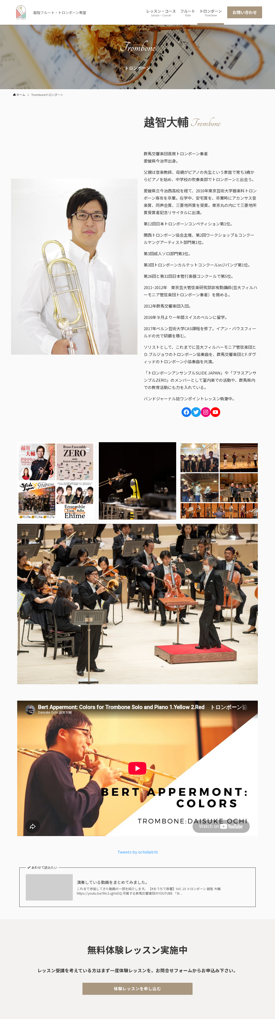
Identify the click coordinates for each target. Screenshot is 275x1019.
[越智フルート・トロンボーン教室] (21, 12)
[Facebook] (186, 412)
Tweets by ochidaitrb (137, 852)
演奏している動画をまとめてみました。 (113, 882)
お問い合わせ (245, 12)
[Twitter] (196, 412)
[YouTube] (215, 412)
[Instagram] (206, 412)
